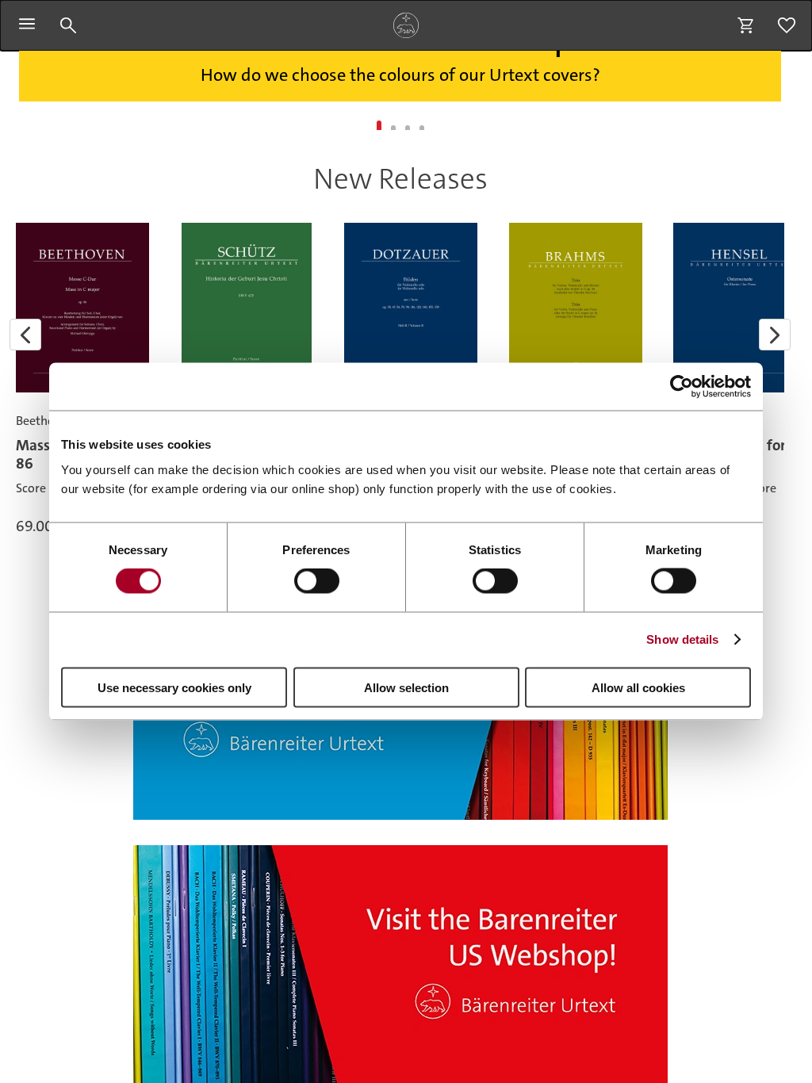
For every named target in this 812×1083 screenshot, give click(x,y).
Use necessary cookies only (174, 687)
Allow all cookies (638, 687)
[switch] (316, 581)
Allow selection (406, 687)
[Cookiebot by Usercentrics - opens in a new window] (681, 387)
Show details (682, 639)
